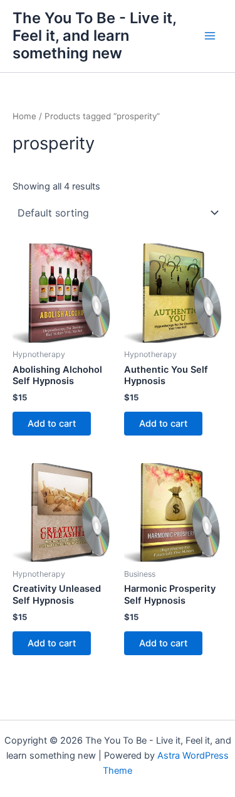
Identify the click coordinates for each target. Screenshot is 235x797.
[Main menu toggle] (209, 35)
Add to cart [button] (52, 423)
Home (24, 116)
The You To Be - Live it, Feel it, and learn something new (94, 36)
